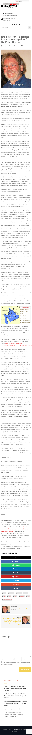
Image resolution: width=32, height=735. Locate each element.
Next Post (12, 621)
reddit (17, 584)
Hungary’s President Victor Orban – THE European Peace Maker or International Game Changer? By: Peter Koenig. (15, 714)
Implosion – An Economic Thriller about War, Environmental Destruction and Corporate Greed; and (15, 529)
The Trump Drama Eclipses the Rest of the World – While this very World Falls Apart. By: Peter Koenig (15, 695)
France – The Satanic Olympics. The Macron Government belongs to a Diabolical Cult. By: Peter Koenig (15, 688)
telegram (17, 580)
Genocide (19, 593)
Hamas (26, 593)
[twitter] (19, 25)
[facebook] (12, 25)
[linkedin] (15, 25)
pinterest (17, 576)
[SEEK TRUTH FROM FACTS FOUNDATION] (10, 3)
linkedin (17, 569)
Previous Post (19, 607)
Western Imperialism (8, 599)
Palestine (22, 596)
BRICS (5, 593)
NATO (16, 596)
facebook (17, 561)
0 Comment (18, 46)
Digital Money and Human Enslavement (14, 709)
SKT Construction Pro (15, 729)
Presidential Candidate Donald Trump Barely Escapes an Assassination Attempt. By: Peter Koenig (15, 703)
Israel (10, 596)
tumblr (17, 573)
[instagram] (17, 25)
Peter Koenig (25, 46)
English (20, 1)
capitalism (12, 593)
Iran (4, 596)
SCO (29, 596)
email (17, 588)
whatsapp (17, 565)
